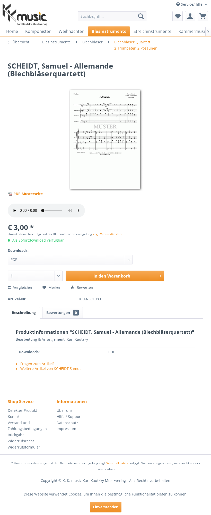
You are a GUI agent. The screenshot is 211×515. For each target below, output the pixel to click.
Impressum (66, 428)
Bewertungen (61, 312)
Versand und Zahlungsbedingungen (27, 425)
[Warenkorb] (203, 16)
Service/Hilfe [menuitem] (192, 4)
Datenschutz (67, 422)
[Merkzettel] (177, 16)
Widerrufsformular (24, 447)
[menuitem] (112, 16)
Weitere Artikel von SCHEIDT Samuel (51, 368)
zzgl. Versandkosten (107, 234)
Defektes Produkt (22, 410)
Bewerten (84, 287)
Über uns (65, 410)
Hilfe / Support (69, 416)
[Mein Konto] (190, 16)
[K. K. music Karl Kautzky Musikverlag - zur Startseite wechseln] (25, 14)
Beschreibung (24, 312)
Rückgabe (16, 434)
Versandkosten (117, 463)
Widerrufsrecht (21, 440)
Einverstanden (105, 506)
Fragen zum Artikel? (36, 363)
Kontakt (14, 416)
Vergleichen (22, 287)
